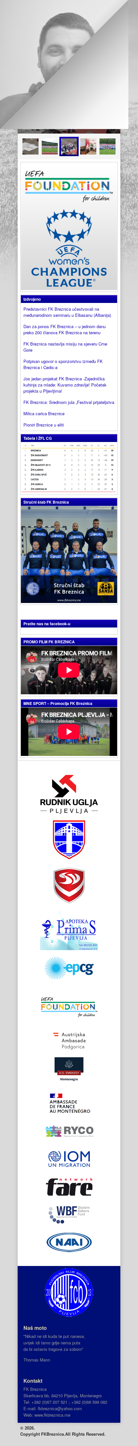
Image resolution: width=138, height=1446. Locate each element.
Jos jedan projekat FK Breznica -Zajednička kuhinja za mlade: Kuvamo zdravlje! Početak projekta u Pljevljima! (65, 385)
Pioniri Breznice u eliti (43, 425)
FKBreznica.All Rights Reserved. (73, 1434)
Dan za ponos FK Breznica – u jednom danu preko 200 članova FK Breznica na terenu (64, 329)
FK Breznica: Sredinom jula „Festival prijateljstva (68, 402)
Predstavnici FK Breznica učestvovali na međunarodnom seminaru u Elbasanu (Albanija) (67, 312)
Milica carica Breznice (44, 413)
